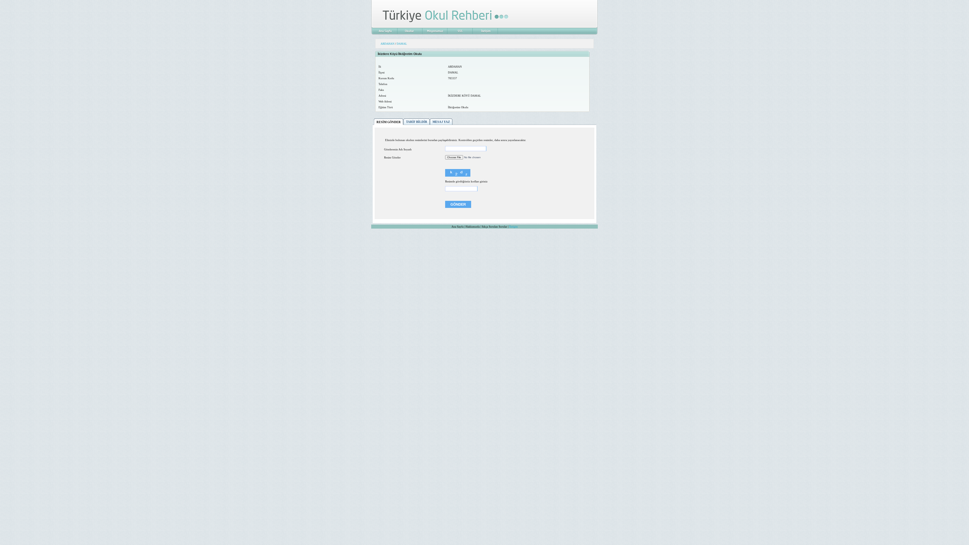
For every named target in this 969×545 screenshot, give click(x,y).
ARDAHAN (387, 43)
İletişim (513, 226)
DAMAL (402, 43)
